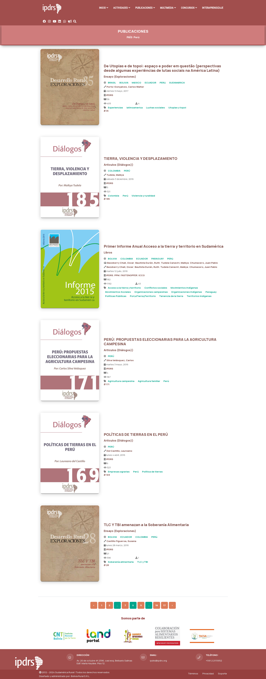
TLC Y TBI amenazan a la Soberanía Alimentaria (146, 524)
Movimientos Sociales (118, 292)
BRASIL (112, 82)
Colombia (113, 195)
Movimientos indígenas (184, 287)
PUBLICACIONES (144, 7)
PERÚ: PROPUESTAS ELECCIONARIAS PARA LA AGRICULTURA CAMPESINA (160, 341)
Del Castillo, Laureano (119, 450)
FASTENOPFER (129, 275)
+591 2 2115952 (214, 660)
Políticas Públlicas (115, 296)
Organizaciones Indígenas (186, 292)
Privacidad (208, 673)
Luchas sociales (155, 107)
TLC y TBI (142, 561)
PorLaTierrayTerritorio (143, 296)
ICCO (142, 275)
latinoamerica (135, 107)
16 (156, 605)
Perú (125, 195)
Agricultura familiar (149, 381)
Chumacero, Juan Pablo (204, 262)
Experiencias (115, 107)
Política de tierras (152, 471)
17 (164, 605)
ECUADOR (150, 82)
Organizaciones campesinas (151, 292)
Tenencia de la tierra (171, 296)
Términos (193, 673)
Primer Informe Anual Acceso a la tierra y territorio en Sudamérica (163, 246)
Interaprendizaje (212, 7)
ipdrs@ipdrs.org (158, 660)
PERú (163, 82)
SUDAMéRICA (177, 82)
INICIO (102, 7)
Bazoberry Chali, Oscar (120, 262)
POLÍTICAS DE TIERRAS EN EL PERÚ (136, 434)
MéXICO (136, 82)
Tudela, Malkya (115, 174)
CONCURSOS (188, 7)
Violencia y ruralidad (143, 195)
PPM (116, 275)
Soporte (222, 673)
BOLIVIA (123, 82)
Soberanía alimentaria (121, 561)
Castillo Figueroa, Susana (121, 541)
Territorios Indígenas (199, 296)
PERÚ (127, 170)
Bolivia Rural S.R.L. (80, 676)
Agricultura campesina (121, 381)
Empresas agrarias (119, 471)
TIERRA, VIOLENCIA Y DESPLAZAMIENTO (140, 158)
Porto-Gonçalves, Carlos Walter (125, 86)
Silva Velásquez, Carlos (120, 360)
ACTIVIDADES (120, 7)
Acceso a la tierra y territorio (124, 287)
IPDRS (109, 95)
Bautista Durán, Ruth (147, 262)
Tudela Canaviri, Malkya (175, 262)
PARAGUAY (157, 258)
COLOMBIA (114, 170)
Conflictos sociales (155, 287)
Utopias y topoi (177, 107)
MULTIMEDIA (166, 7)
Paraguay (211, 292)
